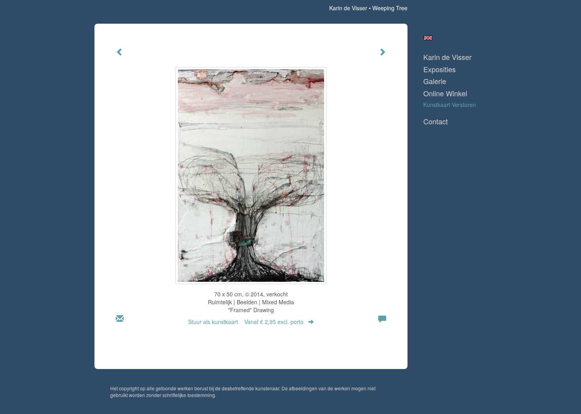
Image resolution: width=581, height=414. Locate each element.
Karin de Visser (348, 8)
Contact (435, 121)
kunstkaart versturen (449, 105)
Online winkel (445, 93)
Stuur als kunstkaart (246, 322)
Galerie (434, 81)
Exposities (439, 69)
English (427, 38)
